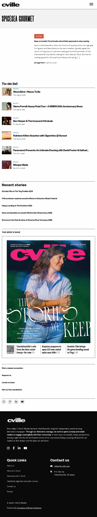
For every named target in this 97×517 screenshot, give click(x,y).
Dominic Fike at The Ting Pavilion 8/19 (17, 191)
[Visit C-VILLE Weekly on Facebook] (14, 448)
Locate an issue (8, 382)
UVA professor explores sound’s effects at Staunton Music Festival (29, 198)
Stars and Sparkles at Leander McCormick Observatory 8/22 (27, 213)
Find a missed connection (12, 368)
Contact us (11, 486)
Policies (10, 491)
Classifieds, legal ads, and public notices (22, 481)
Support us (6, 375)
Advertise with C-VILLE (16, 476)
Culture (39, 36)
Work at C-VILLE (13, 471)
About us (10, 466)
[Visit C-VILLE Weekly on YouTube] (25, 448)
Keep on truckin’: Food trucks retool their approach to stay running (61, 41)
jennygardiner (39, 62)
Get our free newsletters (12, 389)
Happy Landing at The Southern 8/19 (17, 205)
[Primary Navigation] (91, 4)
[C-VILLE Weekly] (11, 4)
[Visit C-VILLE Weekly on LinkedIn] (19, 448)
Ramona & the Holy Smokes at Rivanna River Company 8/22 (27, 220)
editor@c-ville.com (62, 466)
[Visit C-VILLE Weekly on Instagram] (8, 448)
